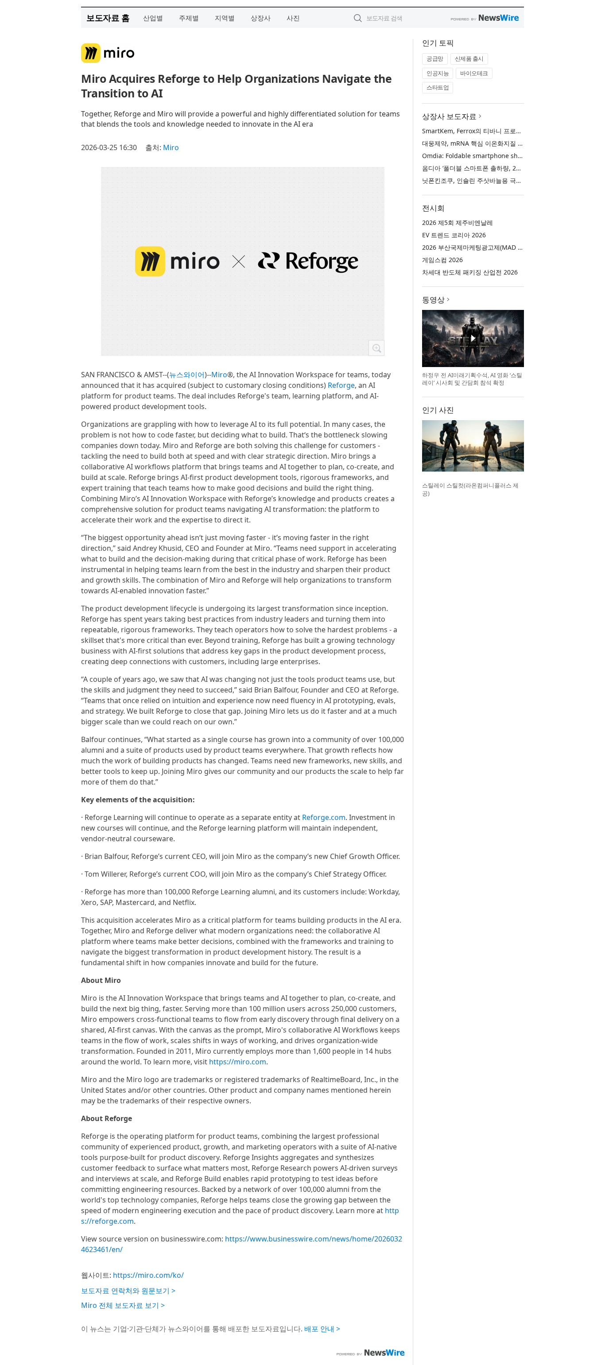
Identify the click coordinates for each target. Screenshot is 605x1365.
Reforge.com (323, 817)
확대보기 (376, 348)
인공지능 (438, 73)
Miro (171, 147)
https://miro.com (237, 1062)
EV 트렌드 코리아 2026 (454, 235)
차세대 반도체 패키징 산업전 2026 (470, 272)
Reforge (341, 385)
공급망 (435, 58)
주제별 (189, 17)
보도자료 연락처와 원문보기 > (128, 1290)
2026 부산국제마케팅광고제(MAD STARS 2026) (488, 247)
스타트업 (438, 87)
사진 (293, 17)
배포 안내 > (322, 1329)
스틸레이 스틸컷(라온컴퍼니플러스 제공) (470, 489)
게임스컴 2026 (442, 259)
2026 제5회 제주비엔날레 (457, 222)
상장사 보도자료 (449, 116)
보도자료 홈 (107, 17)
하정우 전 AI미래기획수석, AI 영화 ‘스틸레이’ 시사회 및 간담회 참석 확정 (472, 379)
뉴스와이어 (187, 374)
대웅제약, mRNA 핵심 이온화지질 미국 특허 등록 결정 (497, 143)
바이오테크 (474, 73)
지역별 (225, 17)
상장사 (261, 17)
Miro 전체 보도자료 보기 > (123, 1305)
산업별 (153, 17)
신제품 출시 (469, 58)
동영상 (433, 299)
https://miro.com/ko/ (148, 1275)
